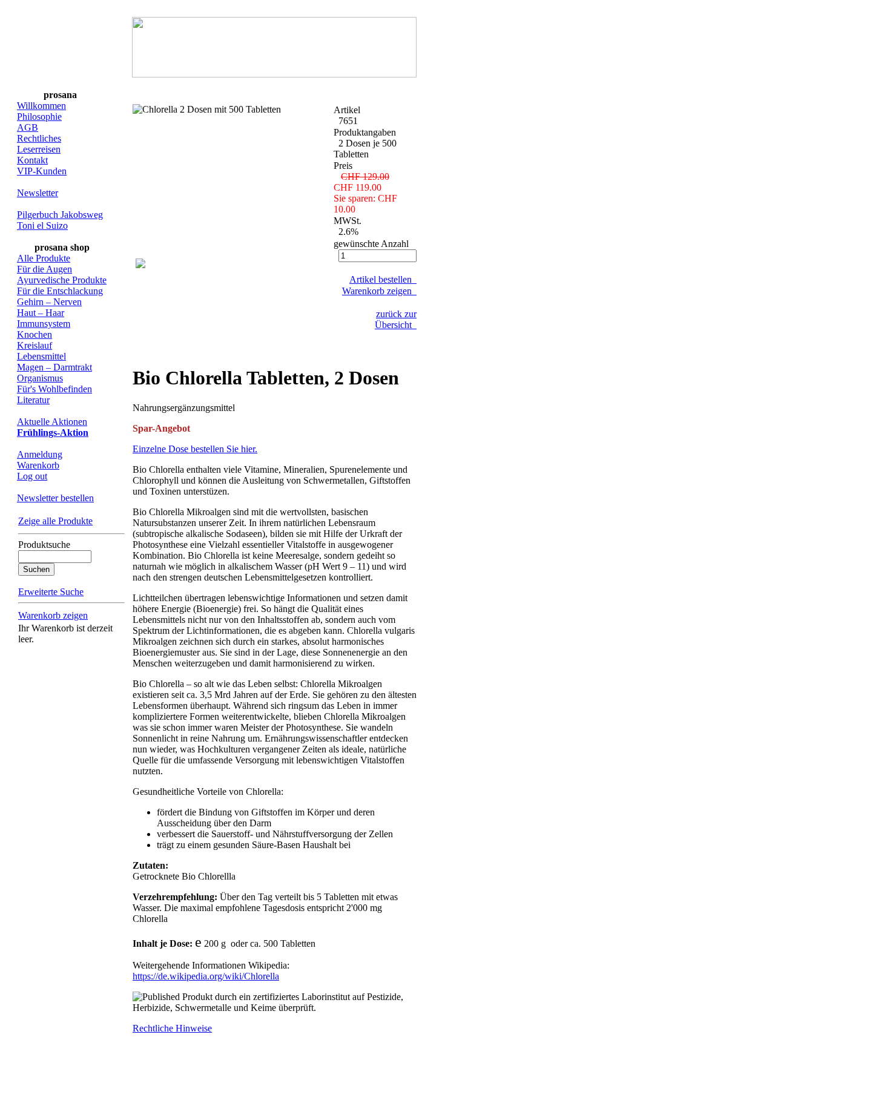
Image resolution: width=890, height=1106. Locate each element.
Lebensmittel (41, 356)
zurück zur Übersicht (396, 319)
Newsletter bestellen (55, 498)
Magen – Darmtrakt (54, 367)
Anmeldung (39, 454)
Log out (32, 476)
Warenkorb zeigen (53, 615)
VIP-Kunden (42, 171)
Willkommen (41, 105)
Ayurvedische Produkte (62, 280)
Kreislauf (34, 345)
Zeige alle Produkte (55, 521)
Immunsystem (43, 323)
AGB (27, 127)
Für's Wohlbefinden (54, 389)
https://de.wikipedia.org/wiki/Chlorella (206, 976)
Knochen (34, 334)
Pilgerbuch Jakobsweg (60, 214)
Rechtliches (39, 138)
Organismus (40, 378)
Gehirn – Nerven (49, 302)
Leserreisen (39, 149)
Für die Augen (44, 269)
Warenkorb (38, 465)
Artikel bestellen (383, 279)
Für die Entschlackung (60, 291)
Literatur (33, 400)
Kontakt (32, 160)
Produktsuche (44, 544)
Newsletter (37, 193)
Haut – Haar (40, 313)
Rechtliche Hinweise (172, 1028)
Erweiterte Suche (51, 592)
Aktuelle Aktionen (52, 421)
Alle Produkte (43, 258)
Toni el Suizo (42, 225)
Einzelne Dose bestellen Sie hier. (195, 449)
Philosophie (39, 116)
